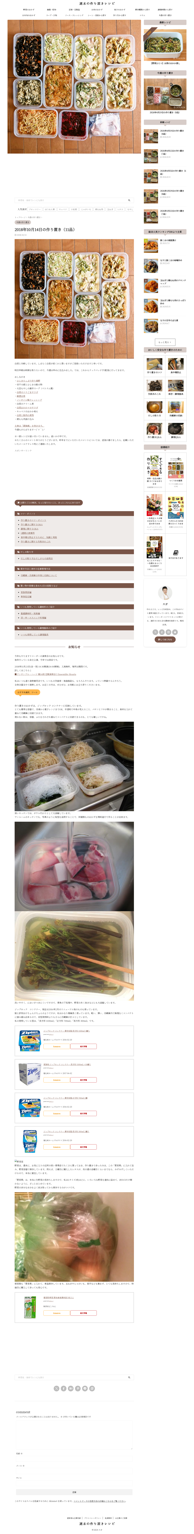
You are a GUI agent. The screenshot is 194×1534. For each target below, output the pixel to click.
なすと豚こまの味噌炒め (171, 260)
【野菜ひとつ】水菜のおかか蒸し (165, 63)
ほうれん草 (50, 209)
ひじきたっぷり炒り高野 (28, 380)
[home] (175, 632)
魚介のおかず (119, 9)
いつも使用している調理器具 (34, 634)
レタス (120, 209)
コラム (142, 15)
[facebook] (63, 1388)
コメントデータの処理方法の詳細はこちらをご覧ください (99, 1501)
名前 (19, 1453)
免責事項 (108, 1518)
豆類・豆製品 (74, 9)
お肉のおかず (97, 9)
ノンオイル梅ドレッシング (29, 399)
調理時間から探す (165, 9)
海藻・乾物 (51, 9)
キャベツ (63, 209)
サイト (19, 1477)
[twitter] (56, 1388)
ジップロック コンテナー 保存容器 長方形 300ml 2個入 (66, 1131)
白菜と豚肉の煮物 (25, 415)
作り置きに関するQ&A (32, 524)
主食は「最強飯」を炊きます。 (29, 425)
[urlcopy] (92, 1388)
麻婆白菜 (21, 396)
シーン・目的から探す (97, 15)
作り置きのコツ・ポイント (33, 520)
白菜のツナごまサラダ (27, 392)
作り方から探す (119, 15)
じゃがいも (86, 209)
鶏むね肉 (99, 209)
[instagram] (168, 632)
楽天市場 (83, 1046)
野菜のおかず (28, 9)
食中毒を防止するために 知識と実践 (39, 537)
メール (20, 1465)
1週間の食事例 (28, 532)
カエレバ (51, 1034)
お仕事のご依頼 (121, 1518)
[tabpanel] (165, 47)
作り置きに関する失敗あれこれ (36, 541)
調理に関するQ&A (29, 528)
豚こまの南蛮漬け (168, 240)
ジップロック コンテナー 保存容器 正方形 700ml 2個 (65, 1098)
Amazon (56, 1046)
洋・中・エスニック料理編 (33, 617)
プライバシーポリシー (92, 1518)
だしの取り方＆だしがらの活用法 (37, 558)
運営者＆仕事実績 (74, 1518)
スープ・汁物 (51, 15)
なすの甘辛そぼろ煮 (169, 320)
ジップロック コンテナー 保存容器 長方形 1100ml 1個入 (66, 1031)
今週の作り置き (165, 15)
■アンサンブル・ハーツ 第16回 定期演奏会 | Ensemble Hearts (45, 674)
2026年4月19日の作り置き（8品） (165, 112)
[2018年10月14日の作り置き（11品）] (71, 1388)
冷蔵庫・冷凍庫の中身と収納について (39, 575)
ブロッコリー (35, 209)
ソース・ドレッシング (74, 15)
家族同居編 (26, 592)
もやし (130, 209)
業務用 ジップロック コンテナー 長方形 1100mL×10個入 (67, 1064)
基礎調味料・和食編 (30, 613)
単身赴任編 (26, 596)
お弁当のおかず (28, 15)
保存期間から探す (142, 9)
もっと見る (163, 342)
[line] (85, 1388)
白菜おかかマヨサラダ (27, 407)
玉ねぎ (110, 209)
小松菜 (74, 209)
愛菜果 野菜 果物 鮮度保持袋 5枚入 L (58, 1297)
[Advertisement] (74, 175)
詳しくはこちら (165, 639)
